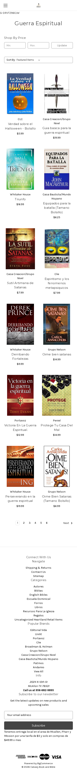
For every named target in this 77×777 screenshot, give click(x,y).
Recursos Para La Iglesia (38, 611)
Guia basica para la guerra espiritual (56, 130)
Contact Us (38, 572)
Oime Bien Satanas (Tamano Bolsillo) (56, 499)
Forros (38, 603)
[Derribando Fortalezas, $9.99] (20, 324)
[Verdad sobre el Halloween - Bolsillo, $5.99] (20, 93)
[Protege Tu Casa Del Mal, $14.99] (56, 395)
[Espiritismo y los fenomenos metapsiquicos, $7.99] (56, 248)
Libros (39, 607)
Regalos (38, 615)
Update (62, 45)
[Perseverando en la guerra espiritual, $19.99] (20, 466)
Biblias (38, 590)
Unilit (38, 634)
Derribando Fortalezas (20, 356)
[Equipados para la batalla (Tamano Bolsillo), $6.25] (56, 169)
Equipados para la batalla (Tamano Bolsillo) (56, 207)
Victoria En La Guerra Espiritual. (20, 427)
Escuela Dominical (38, 599)
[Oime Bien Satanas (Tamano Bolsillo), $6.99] (56, 466)
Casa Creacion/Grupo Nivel (38, 655)
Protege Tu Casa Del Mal (57, 427)
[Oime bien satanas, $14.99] (56, 324)
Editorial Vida (38, 630)
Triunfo (20, 199)
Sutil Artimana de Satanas (20, 285)
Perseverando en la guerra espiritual (20, 499)
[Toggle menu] (5, 5)
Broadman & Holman (38, 646)
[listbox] (29, 60)
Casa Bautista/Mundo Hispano (38, 659)
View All (38, 671)
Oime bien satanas (56, 354)
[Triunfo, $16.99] (20, 169)
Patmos (38, 663)
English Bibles (38, 594)
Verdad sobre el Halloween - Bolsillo (20, 126)
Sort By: (11, 59)
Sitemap (38, 576)
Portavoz (38, 638)
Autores (39, 586)
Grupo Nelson (38, 650)
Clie (38, 642)
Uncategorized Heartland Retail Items (39, 619)
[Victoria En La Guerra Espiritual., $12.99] (20, 395)
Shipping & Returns (38, 567)
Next (66, 523)
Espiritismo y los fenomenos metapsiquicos (57, 283)
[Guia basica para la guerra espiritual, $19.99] (56, 93)
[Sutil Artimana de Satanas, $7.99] (20, 248)
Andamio (38, 667)
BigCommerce (45, 763)
